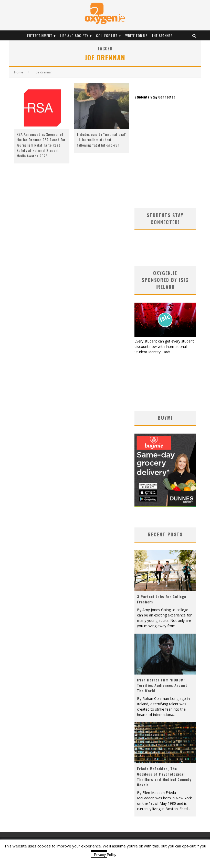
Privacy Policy (105, 855)
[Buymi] (165, 505)
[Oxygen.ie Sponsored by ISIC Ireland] (165, 335)
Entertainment (39, 35)
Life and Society (74, 35)
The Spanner (162, 35)
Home (18, 72)
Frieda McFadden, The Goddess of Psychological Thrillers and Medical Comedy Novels (164, 776)
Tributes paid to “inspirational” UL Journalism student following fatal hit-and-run (102, 139)
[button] (41, 106)
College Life (107, 35)
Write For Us (136, 35)
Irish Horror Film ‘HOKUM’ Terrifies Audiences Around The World (162, 685)
